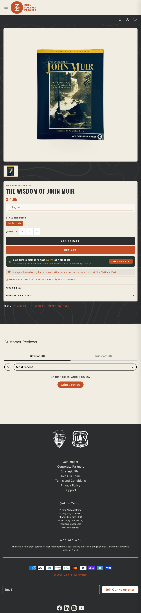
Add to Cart (70, 241)
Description (13, 288)
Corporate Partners (70, 466)
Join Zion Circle (121, 261)
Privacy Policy (70, 485)
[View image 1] (10, 171)
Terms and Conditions (70, 480)
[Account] (127, 19)
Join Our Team (70, 476)
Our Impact (70, 462)
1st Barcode (14, 223)
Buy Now (70, 249)
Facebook (39, 305)
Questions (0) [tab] (103, 356)
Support (70, 490)
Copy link (21, 305)
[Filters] (8, 367)
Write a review (70, 384)
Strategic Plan (70, 471)
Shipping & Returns (18, 295)
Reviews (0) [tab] (37, 356)
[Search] (120, 19)
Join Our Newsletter (120, 589)
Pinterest (56, 305)
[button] (6, 7)
